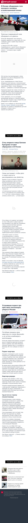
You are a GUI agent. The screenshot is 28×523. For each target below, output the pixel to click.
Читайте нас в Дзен (14, 136)
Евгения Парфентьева (15, 12)
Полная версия (14, 498)
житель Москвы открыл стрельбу (13, 104)
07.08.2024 (3, 12)
